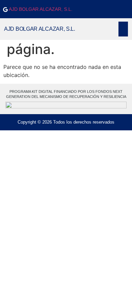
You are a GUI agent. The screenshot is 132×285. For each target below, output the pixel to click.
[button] (123, 29)
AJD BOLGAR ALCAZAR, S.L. (40, 9)
